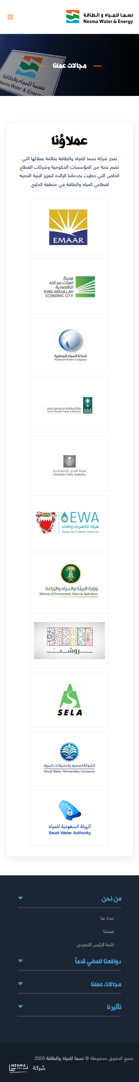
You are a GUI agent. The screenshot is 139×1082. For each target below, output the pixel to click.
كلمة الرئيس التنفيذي (95, 944)
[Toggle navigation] (10, 17)
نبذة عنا (107, 917)
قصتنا (108, 931)
